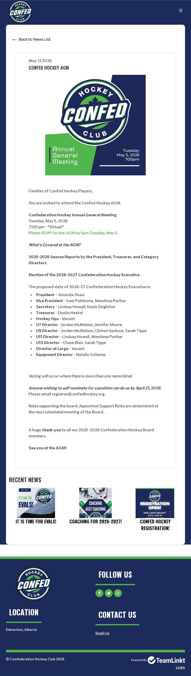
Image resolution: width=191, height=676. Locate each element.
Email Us (102, 633)
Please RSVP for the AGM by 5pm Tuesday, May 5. (73, 232)
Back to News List (34, 39)
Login (180, 667)
